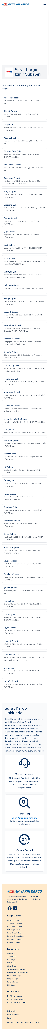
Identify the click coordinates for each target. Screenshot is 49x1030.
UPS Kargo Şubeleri (14, 930)
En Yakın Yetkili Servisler (16, 999)
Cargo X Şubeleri (13, 942)
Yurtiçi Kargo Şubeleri (15, 923)
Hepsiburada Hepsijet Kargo (17, 972)
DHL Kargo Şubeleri (14, 939)
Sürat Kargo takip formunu (24, 818)
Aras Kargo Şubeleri (14, 920)
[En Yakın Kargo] (15, 4)
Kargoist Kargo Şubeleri (15, 936)
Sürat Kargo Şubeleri (14, 933)
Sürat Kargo (11, 966)
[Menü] (45, 4)
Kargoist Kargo (12, 979)
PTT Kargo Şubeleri (14, 927)
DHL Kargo (11, 985)
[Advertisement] (24, 34)
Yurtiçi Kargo (11, 956)
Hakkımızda (11, 1011)
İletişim (9, 1018)
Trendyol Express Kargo (16, 969)
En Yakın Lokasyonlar (15, 996)
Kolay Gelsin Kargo (14, 976)
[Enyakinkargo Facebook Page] (9, 908)
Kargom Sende (12, 982)
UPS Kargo (11, 963)
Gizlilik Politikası (13, 1015)
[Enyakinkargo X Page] (15, 908)
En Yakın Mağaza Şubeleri (16, 1002)
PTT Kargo (11, 960)
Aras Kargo (11, 953)
